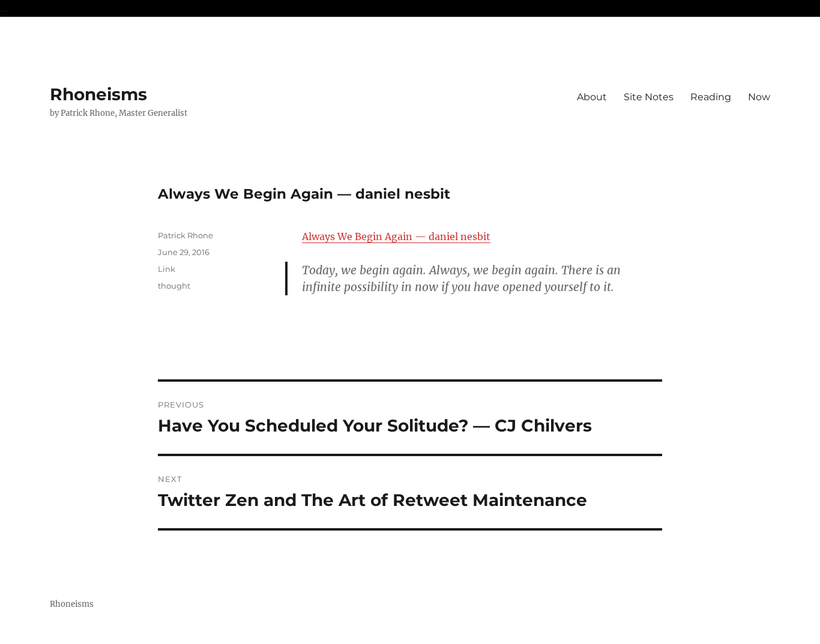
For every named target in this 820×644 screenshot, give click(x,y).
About (592, 97)
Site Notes (649, 97)
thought (174, 285)
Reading (710, 97)
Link (166, 269)
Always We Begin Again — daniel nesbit (396, 236)
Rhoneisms (98, 94)
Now (759, 97)
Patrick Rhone (185, 235)
